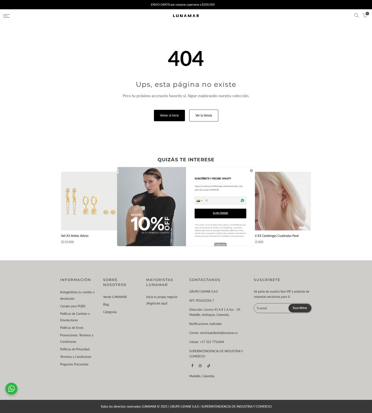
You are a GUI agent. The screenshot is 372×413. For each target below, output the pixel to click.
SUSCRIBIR (220, 213)
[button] (199, 200)
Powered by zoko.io (220, 244)
